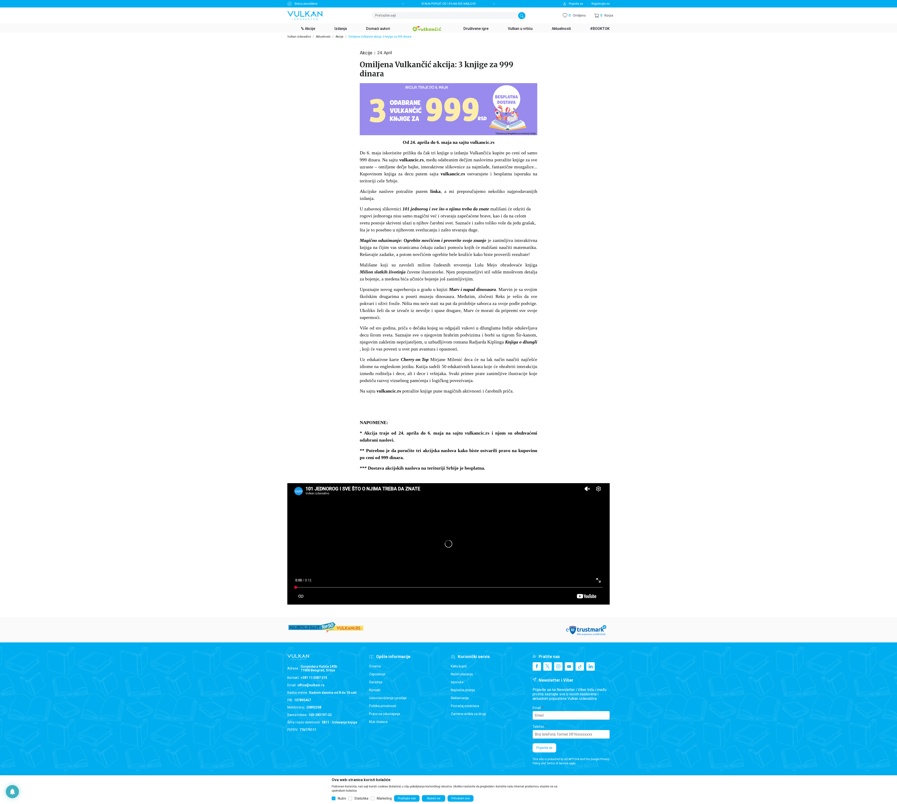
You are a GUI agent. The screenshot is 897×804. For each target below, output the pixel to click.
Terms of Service (557, 763)
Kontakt (375, 690)
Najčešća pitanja (463, 690)
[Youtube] (569, 666)
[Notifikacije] (12, 791)
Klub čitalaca (378, 722)
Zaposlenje (377, 674)
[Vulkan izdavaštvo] (304, 15)
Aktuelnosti (323, 36)
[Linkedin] (590, 666)
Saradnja (375, 682)
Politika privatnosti (382, 706)
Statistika (361, 798)
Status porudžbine (305, 3)
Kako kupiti (459, 666)
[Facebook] (537, 666)
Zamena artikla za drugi (468, 714)
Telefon (538, 727)
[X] (547, 666)
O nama (375, 666)
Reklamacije (460, 698)
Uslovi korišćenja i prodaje (388, 698)
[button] (603, 15)
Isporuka (457, 682)
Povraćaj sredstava (465, 706)
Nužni (342, 798)
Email (537, 708)
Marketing (384, 798)
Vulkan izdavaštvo (299, 36)
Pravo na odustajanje (384, 714)
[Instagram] (558, 666)
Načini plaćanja (462, 674)
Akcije (339, 36)
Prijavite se (544, 748)
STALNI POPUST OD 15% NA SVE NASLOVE (448, 3)
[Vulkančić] (426, 28)
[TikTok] (580, 666)
